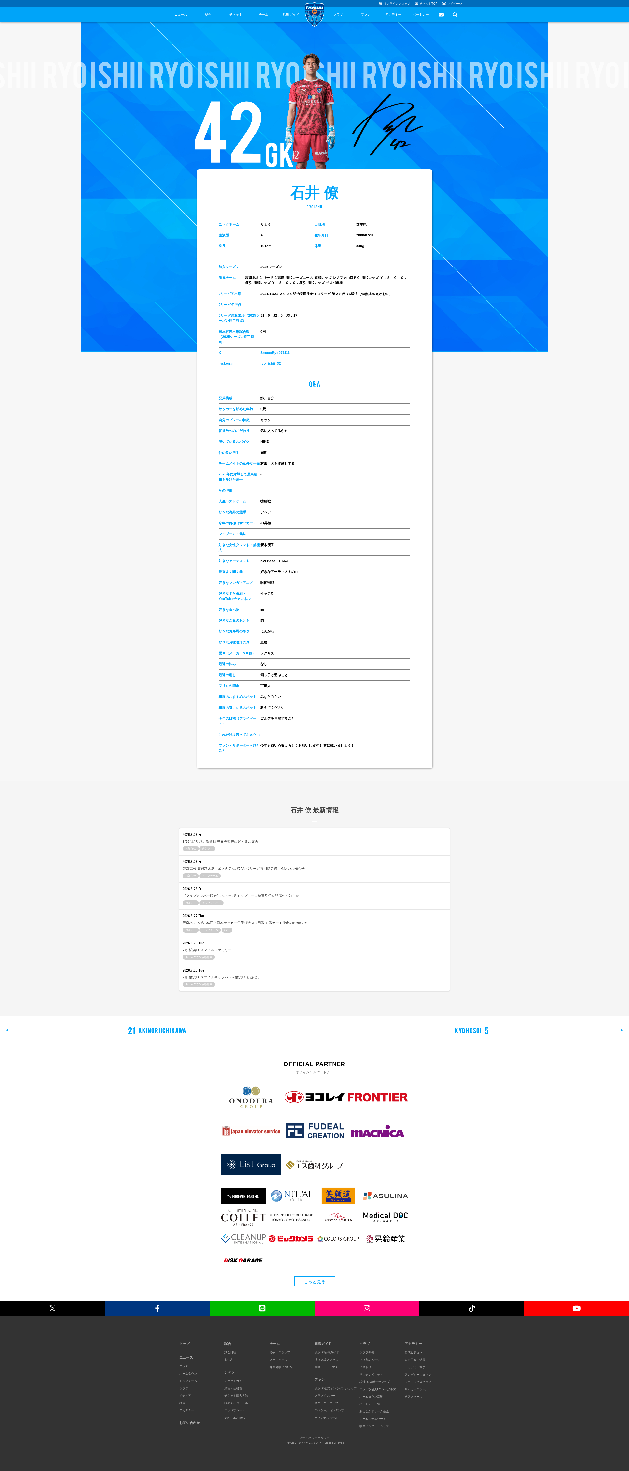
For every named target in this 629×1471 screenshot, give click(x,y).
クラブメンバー (324, 1395)
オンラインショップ (397, 3)
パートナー (421, 14)
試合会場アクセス (326, 1360)
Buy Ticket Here (234, 1417)
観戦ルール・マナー (327, 1367)
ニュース (180, 14)
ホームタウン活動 (371, 1396)
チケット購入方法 (236, 1395)
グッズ (183, 1366)
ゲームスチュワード (372, 1418)
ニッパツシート (234, 1410)
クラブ (338, 14)
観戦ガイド (291, 14)
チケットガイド (234, 1381)
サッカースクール (416, 1389)
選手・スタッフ (280, 1352)
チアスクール (413, 1396)
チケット (235, 14)
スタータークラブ (326, 1403)
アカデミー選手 (415, 1367)
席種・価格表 (233, 1388)
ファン (366, 14)
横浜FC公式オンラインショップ (335, 1388)
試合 (208, 14)
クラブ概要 (366, 1352)
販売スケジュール (236, 1403)
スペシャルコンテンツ (329, 1410)
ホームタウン (188, 1373)
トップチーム (188, 1381)
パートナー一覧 (369, 1404)
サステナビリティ (371, 1374)
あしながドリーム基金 (374, 1411)
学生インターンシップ (374, 1426)
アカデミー (393, 14)
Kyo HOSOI (472, 1030)
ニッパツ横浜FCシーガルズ (377, 1389)
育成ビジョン (413, 1352)
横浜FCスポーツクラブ (374, 1382)
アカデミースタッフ (418, 1374)
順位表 (228, 1360)
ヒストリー (366, 1367)
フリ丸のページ (369, 1360)
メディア (185, 1395)
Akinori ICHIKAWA (157, 1030)
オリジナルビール (326, 1417)
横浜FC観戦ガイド (326, 1352)
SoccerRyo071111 (275, 353)
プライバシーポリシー (314, 1437)
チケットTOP (428, 3)
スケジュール (278, 1360)
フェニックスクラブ (418, 1382)
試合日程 (230, 1352)
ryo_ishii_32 (270, 363)
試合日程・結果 (415, 1360)
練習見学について (281, 1367)
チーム (263, 14)
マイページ (454, 3)
